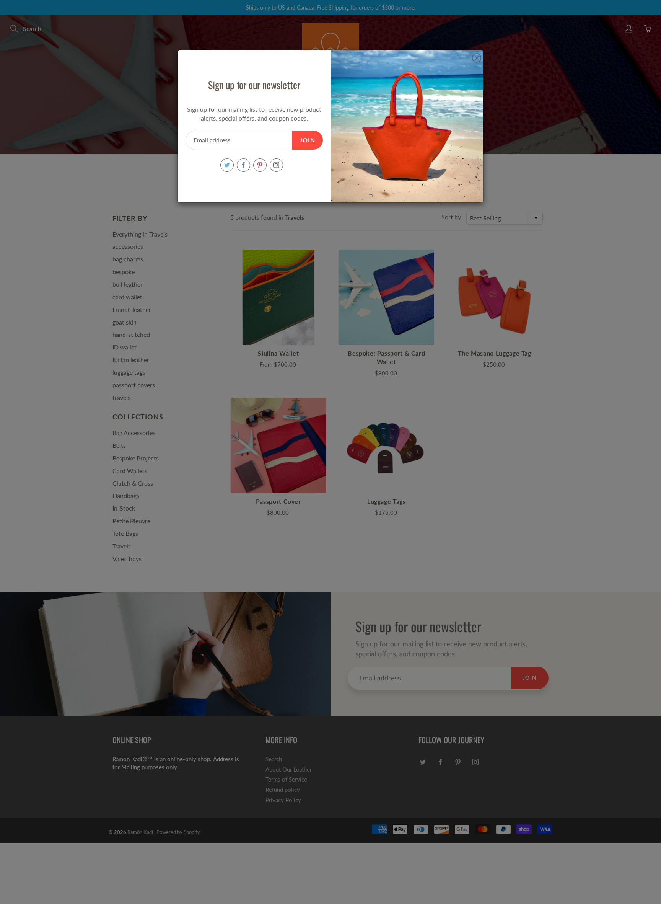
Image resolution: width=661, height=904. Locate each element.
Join (307, 140)
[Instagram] (276, 165)
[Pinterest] (260, 165)
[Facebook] (243, 165)
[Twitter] (227, 165)
